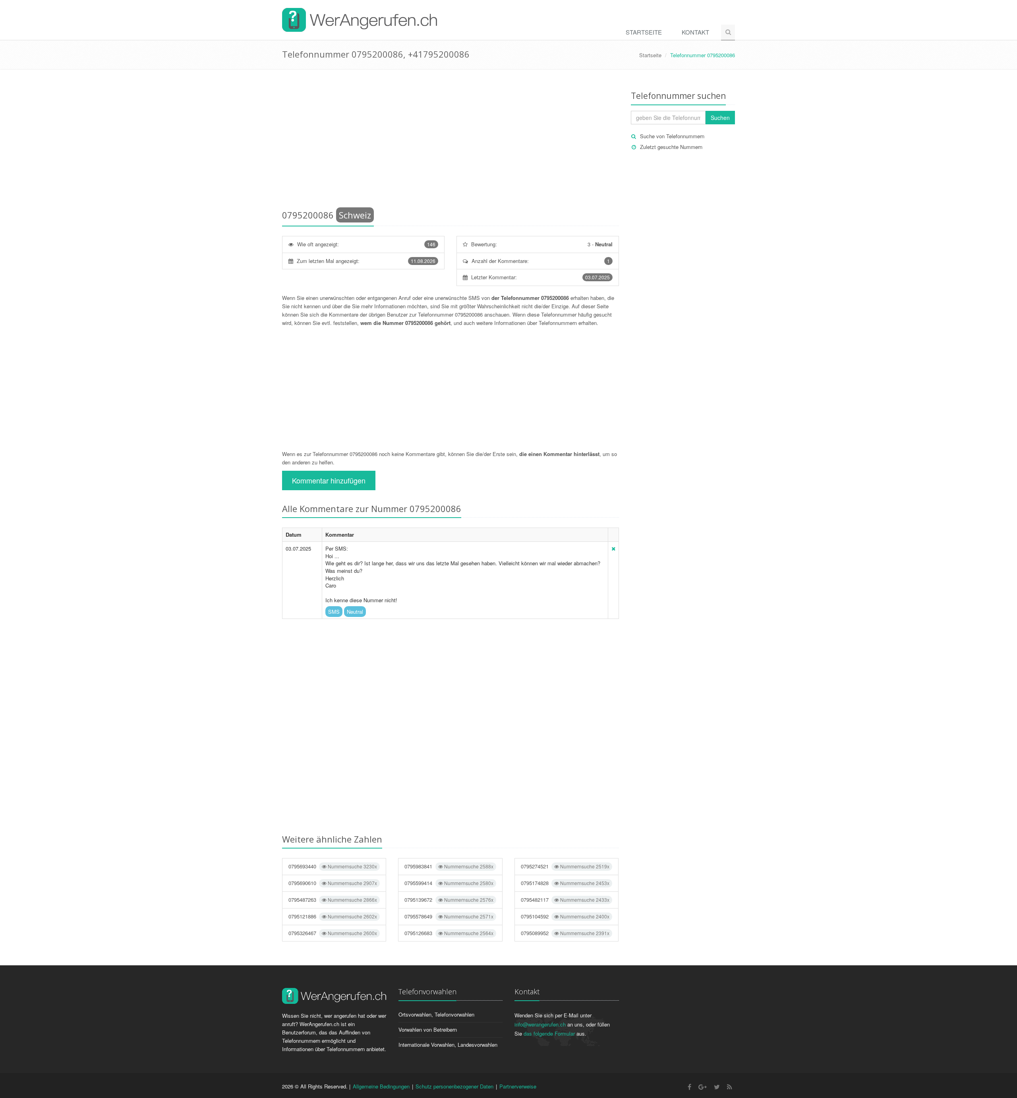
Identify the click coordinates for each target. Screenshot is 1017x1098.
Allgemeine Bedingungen (381, 1086)
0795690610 (332, 883)
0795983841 (448, 866)
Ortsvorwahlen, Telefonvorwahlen (436, 1014)
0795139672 (448, 899)
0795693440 (332, 866)
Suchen (720, 118)
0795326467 (332, 933)
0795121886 (332, 916)
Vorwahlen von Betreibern (427, 1029)
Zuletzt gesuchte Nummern (671, 147)
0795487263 (332, 899)
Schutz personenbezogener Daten (454, 1086)
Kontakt (695, 32)
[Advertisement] (450, 141)
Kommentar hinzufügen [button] (328, 480)
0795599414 (448, 883)
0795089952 (565, 933)
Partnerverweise (517, 1086)
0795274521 (565, 866)
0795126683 (448, 933)
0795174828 (565, 883)
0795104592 (565, 916)
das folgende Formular (549, 1033)
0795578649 (448, 916)
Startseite (644, 32)
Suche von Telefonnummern (672, 136)
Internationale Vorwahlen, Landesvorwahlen (447, 1044)
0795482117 (565, 899)
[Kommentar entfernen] (613, 548)
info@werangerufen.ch (540, 1024)
